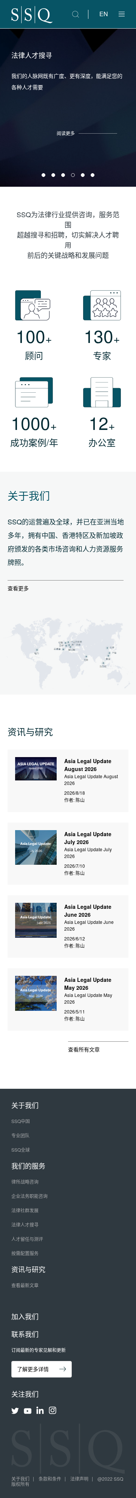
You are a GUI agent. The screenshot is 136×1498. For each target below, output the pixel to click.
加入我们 (25, 1316)
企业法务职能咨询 (29, 1196)
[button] (122, 15)
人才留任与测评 (27, 1239)
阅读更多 (66, 133)
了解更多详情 (33, 1369)
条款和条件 (50, 1478)
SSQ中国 (20, 1121)
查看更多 (18, 588)
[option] (68, 108)
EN (103, 14)
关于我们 (20, 1478)
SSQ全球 (20, 1149)
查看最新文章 (25, 1285)
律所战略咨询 (25, 1181)
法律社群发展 (25, 1210)
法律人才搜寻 (25, 1224)
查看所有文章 (84, 1049)
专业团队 (20, 1135)
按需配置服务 (25, 1253)
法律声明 (79, 1478)
